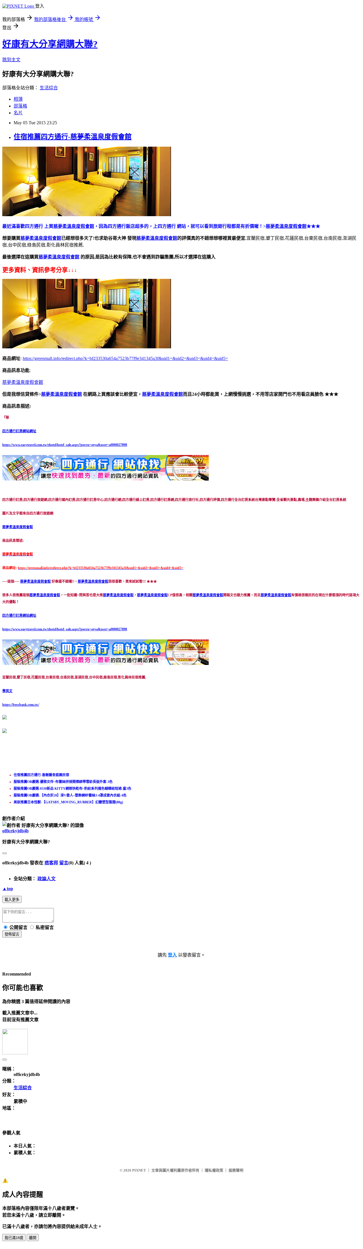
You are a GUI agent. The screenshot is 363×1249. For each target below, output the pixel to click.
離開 (32, 1238)
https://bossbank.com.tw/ (20, 705)
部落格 (20, 106)
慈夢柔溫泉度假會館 (40, 238)
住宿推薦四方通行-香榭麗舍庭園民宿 (41, 775)
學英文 (7, 691)
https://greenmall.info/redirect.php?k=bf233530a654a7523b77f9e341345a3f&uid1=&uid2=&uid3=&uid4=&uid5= (125, 358)
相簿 (18, 99)
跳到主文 (11, 59)
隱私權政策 (214, 1170)
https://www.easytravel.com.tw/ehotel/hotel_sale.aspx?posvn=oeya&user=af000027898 (64, 445)
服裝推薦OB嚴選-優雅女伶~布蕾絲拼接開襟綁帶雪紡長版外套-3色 (63, 782)
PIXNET (139, 1170)
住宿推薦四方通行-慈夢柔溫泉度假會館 (73, 136)
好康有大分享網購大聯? (50, 44)
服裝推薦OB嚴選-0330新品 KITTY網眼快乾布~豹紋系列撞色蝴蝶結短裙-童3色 (72, 789)
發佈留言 (12, 934)
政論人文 (46, 878)
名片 (18, 112)
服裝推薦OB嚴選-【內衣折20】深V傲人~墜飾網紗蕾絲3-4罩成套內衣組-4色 (70, 795)
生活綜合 (49, 87)
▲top (7, 888)
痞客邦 (51, 862)
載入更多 (12, 900)
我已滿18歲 (14, 1238)
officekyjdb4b (15, 830)
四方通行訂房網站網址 (19, 431)
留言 (63, 862)
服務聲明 (236, 1170)
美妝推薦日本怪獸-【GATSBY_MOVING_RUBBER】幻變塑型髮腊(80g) (68, 802)
